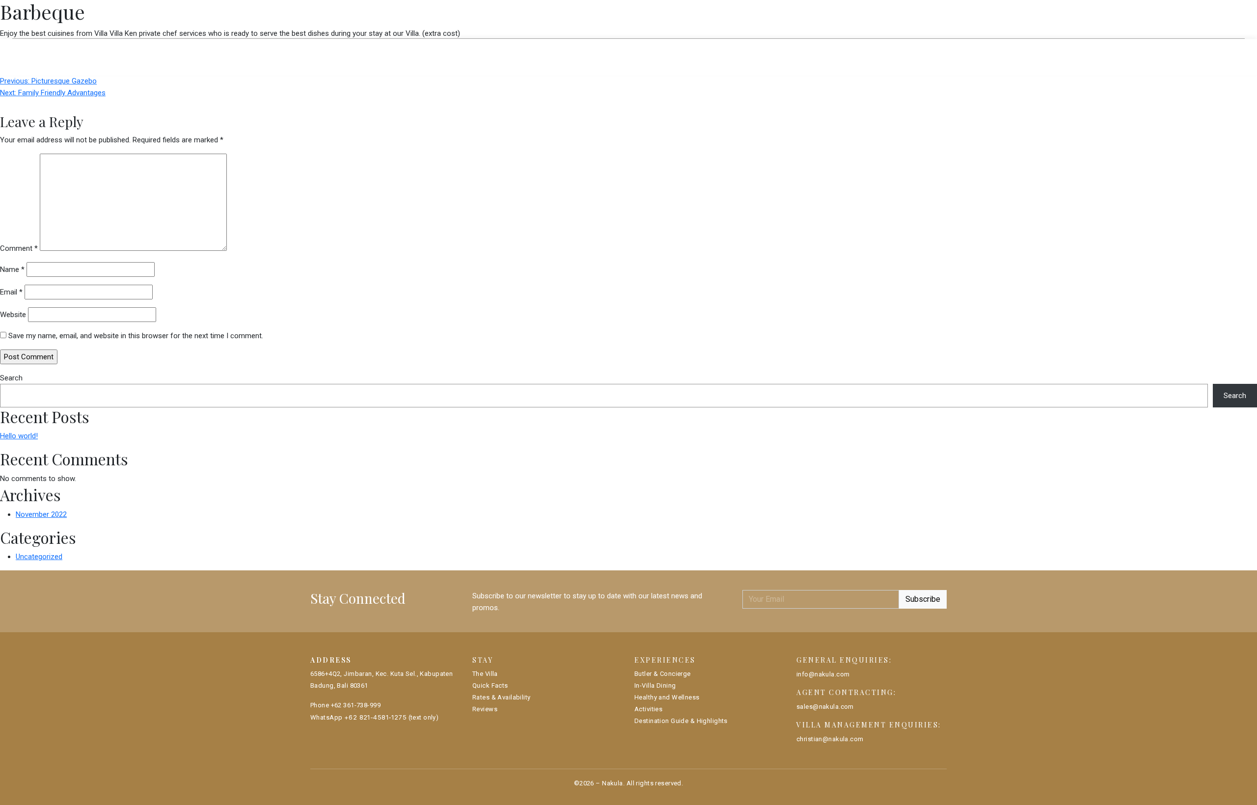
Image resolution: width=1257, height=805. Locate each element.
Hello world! (19, 435)
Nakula (612, 783)
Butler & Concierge (662, 673)
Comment (19, 248)
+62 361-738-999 (356, 705)
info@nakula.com (822, 674)
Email (11, 292)
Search (11, 378)
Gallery (850, 18)
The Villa (513, 49)
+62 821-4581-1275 (375, 717)
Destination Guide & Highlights (681, 720)
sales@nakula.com (825, 706)
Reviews (736, 49)
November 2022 (41, 514)
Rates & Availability (660, 49)
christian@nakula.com (830, 739)
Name (12, 269)
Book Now (916, 19)
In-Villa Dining (655, 685)
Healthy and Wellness (667, 697)
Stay (338, 19)
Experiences (413, 19)
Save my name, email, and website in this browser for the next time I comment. (135, 335)
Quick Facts (574, 49)
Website (13, 314)
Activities (648, 709)
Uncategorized (39, 556)
